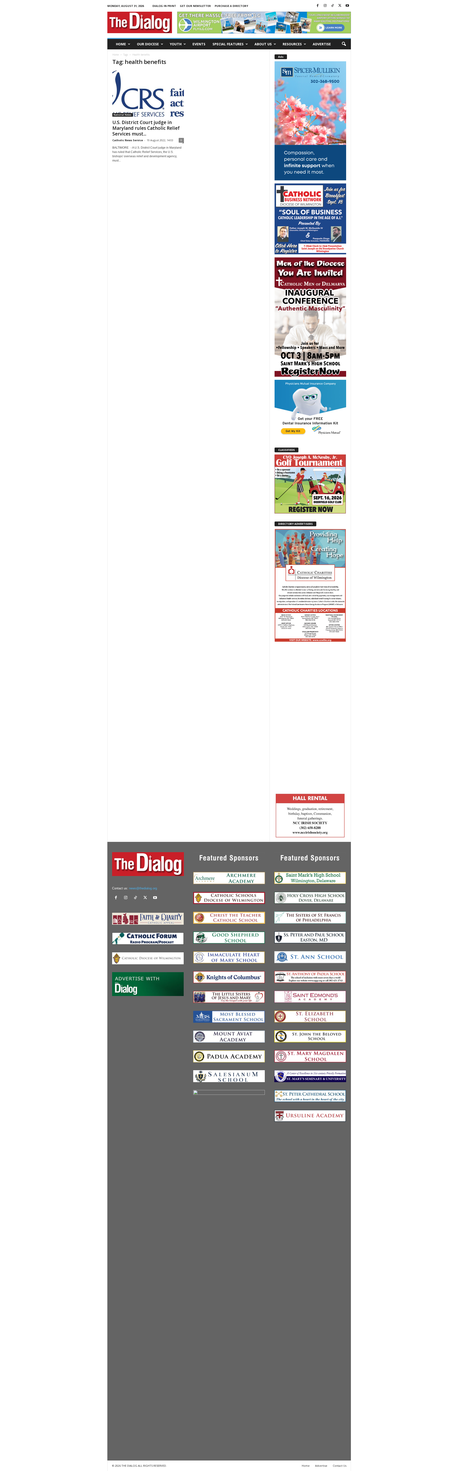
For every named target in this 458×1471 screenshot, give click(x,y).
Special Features (228, 44)
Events (199, 44)
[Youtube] (347, 5)
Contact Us (339, 1465)
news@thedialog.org (143, 888)
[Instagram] (325, 5)
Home (121, 44)
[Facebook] (318, 5)
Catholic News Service (127, 140)
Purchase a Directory (231, 6)
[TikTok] (332, 5)
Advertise (322, 44)
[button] (343, 44)
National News (122, 114)
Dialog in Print (164, 6)
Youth (176, 44)
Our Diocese (148, 44)
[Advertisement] (310, 716)
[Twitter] (340, 5)
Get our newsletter (195, 6)
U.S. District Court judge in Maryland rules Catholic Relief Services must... (146, 128)
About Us (263, 44)
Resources (292, 44)
